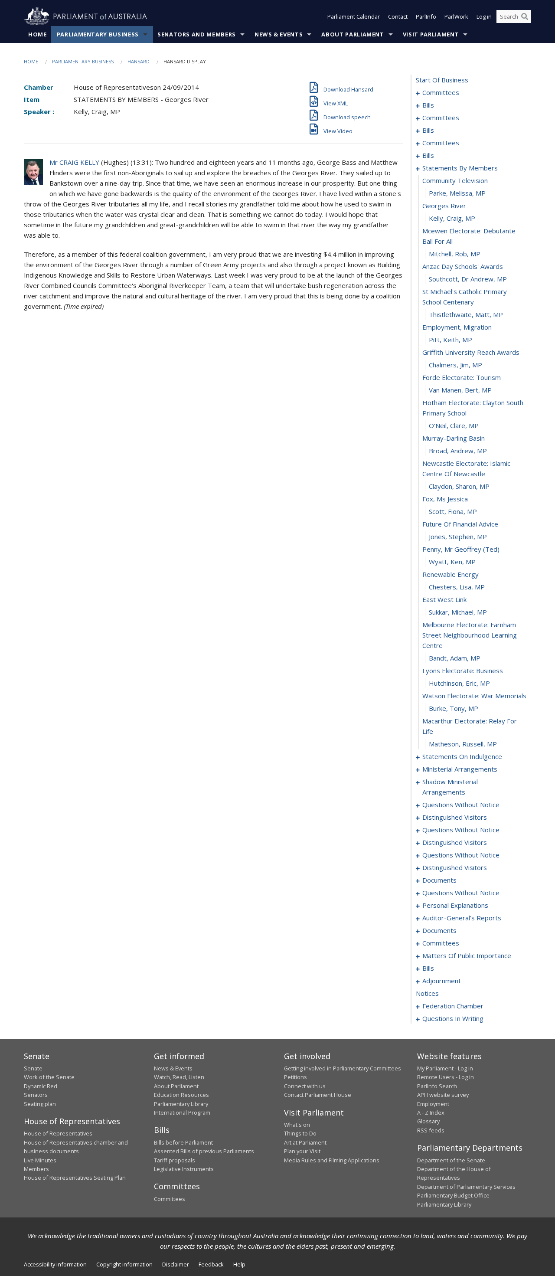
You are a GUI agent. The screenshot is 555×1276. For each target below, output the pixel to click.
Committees (169, 1199)
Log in (484, 16)
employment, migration (457, 327)
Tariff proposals (174, 1160)
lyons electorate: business (462, 670)
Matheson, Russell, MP (463, 743)
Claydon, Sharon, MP (459, 486)
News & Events (279, 34)
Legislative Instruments (184, 1169)
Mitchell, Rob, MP (454, 253)
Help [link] (239, 1264)
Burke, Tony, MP (453, 708)
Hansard (138, 61)
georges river (444, 205)
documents (439, 880)
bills (428, 105)
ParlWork (456, 16)
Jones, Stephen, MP (458, 536)
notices (427, 993)
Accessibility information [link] (55, 1264)
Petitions (295, 1077)
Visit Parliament (431, 34)
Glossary (428, 1121)
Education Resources (181, 1095)
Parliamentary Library (181, 1104)
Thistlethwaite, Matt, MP (466, 314)
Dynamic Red (40, 1086)
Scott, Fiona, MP (453, 511)
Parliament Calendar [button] (353, 16)
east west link (444, 599)
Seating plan (40, 1104)
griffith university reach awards (470, 352)
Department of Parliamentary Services (466, 1187)
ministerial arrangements (459, 769)
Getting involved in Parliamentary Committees (342, 1068)
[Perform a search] (524, 16)
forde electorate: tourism (461, 377)
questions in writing (452, 1018)
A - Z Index (430, 1112)
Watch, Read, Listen (179, 1077)
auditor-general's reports (461, 917)
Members (36, 1169)
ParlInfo (426, 16)
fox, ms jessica (445, 498)
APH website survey (443, 1095)
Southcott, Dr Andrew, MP (468, 279)
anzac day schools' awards (462, 266)
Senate (33, 1068)
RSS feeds (430, 1130)
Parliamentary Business (98, 34)
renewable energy (450, 574)
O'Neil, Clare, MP (454, 425)
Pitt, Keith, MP (450, 339)
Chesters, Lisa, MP (457, 586)
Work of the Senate (49, 1077)
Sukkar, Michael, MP (458, 612)
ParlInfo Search (437, 1086)
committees (440, 92)
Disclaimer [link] (175, 1264)
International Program (182, 1112)
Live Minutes (40, 1160)
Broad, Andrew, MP (458, 450)
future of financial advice (460, 524)
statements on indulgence (462, 756)
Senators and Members (196, 34)
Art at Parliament (305, 1142)
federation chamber (452, 1005)
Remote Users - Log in (445, 1077)
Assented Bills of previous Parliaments (204, 1151)
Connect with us (305, 1086)
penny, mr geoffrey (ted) (461, 549)
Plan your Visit (302, 1151)
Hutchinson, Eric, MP (459, 683)
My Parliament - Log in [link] (445, 1068)
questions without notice (461, 804)
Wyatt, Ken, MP (452, 561)
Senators (36, 1095)
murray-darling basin (453, 438)
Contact (398, 16)
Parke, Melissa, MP (457, 193)
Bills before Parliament (183, 1142)
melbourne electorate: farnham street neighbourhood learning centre (469, 635)
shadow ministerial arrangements (450, 786)
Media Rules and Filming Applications (331, 1160)
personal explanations (455, 905)
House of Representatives (58, 1133)
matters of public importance (466, 955)
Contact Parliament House (317, 1095)
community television (455, 180)
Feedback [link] (211, 1264)
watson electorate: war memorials (474, 695)
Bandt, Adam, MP (454, 658)
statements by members (460, 168)
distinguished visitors (454, 817)
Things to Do (300, 1133)
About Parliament (352, 34)
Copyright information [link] (124, 1264)
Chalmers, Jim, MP (455, 364)
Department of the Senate (451, 1160)
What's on (297, 1125)
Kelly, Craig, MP (452, 218)
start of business (442, 79)
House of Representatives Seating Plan (75, 1177)
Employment (433, 1104)
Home (37, 34)
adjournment (441, 980)
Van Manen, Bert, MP (460, 390)
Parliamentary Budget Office (453, 1195)
